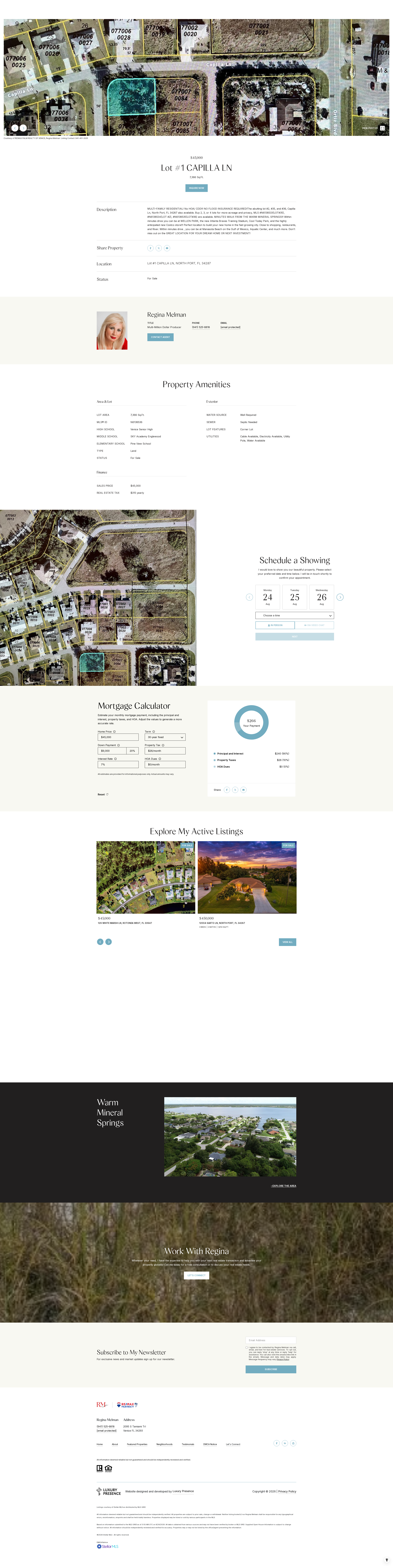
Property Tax (152, 745)
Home (100, 1444)
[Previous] (249, 597)
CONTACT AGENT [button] (160, 337)
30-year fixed (155, 737)
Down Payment (107, 745)
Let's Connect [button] (197, 1275)
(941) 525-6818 (201, 327)
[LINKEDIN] (285, 1443)
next (23, 128)
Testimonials (188, 1444)
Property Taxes (226, 760)
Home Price (105, 731)
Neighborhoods (165, 1444)
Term (148, 731)
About (115, 1444)
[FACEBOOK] (277, 1443)
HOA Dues (151, 758)
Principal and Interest (230, 753)
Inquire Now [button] (196, 188)
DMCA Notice (210, 1444)
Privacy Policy (283, 1359)
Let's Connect (233, 1444)
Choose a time (271, 615)
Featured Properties (137, 1444)
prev (14, 128)
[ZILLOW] (293, 1443)
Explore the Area (284, 1185)
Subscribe (271, 1369)
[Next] (340, 597)
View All (288, 942)
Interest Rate (105, 758)
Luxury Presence (183, 1491)
